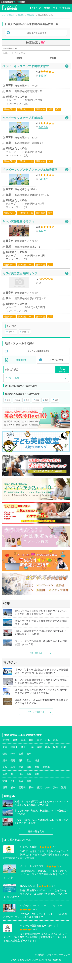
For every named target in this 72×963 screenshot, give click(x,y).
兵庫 (13, 767)
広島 (5, 773)
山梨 (63, 747)
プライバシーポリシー (58, 954)
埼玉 (23, 747)
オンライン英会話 (63, 8)
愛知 (5, 753)
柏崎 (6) (12, 331)
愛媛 (5, 780)
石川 (21, 760)
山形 (47, 740)
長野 (13, 760)
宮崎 (55, 787)
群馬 (47, 747)
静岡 (13, 753)
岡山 (13, 773)
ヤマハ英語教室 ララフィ (18, 221)
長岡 (27, 400)
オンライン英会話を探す (38, 351)
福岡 (5, 787)
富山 (29, 760)
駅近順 (53, 58)
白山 (18, 400)
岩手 (23, 740)
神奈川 (14, 747)
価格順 (19, 58)
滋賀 (29, 767)
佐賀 (39, 787)
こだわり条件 (12, 378)
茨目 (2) (25, 331)
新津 (56, 400)
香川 (13, 780)
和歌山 (46, 767)
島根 (37, 773)
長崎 (31, 787)
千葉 (31, 747)
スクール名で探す (56, 359)
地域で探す (21, 359)
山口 (21, 773)
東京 (5, 747)
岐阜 (29, 753)
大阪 (5, 767)
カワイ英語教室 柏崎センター (21, 273)
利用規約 (40, 954)
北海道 (6, 740)
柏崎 (46, 400)
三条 (37, 400)
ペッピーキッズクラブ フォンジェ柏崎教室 (30, 169)
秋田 (31, 740)
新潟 (8, 400)
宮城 (39, 740)
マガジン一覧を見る (36, 712)
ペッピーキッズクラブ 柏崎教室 (23, 117)
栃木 (55, 747)
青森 (15, 740)
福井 (37, 760)
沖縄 (63, 787)
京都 (21, 767)
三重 (21, 753)
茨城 (39, 747)
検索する (62, 372)
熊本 (13, 787)
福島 (55, 740)
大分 (47, 787)
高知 (21, 780)
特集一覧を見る (36, 653)
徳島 (29, 780)
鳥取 (29, 773)
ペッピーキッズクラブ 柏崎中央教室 (26, 66)
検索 (48, 8)
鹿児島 (22, 787)
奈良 (37, 767)
